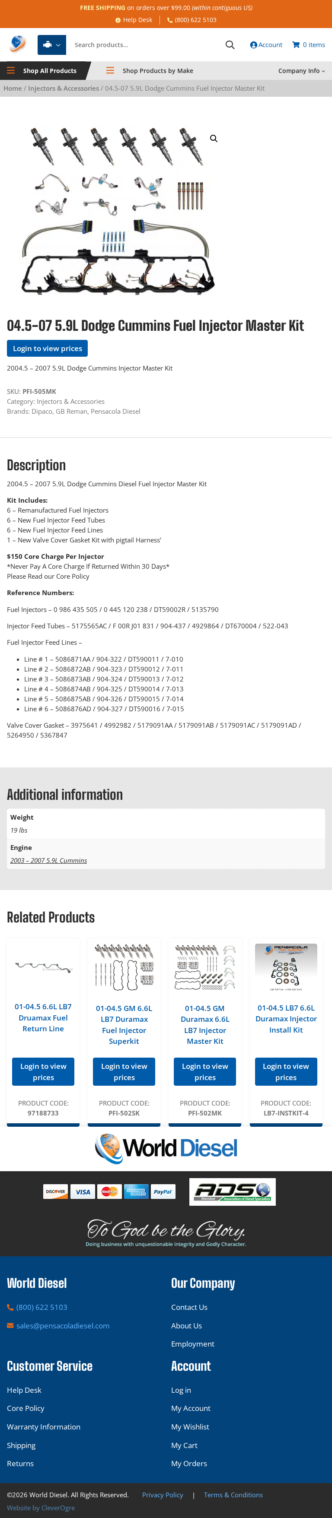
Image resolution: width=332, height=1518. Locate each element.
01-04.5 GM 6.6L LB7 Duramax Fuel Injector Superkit (124, 1024)
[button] (214, 138)
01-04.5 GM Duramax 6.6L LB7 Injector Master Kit (205, 1024)
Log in (181, 1390)
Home (12, 88)
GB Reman (71, 411)
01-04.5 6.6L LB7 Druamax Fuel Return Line (43, 1017)
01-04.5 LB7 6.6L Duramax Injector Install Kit (286, 1019)
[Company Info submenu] (323, 71)
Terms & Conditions (233, 1494)
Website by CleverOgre (41, 1507)
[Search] (230, 45)
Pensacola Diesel (115, 411)
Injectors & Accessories (63, 88)
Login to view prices (47, 348)
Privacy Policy (162, 1494)
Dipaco (42, 411)
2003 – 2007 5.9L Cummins (48, 860)
